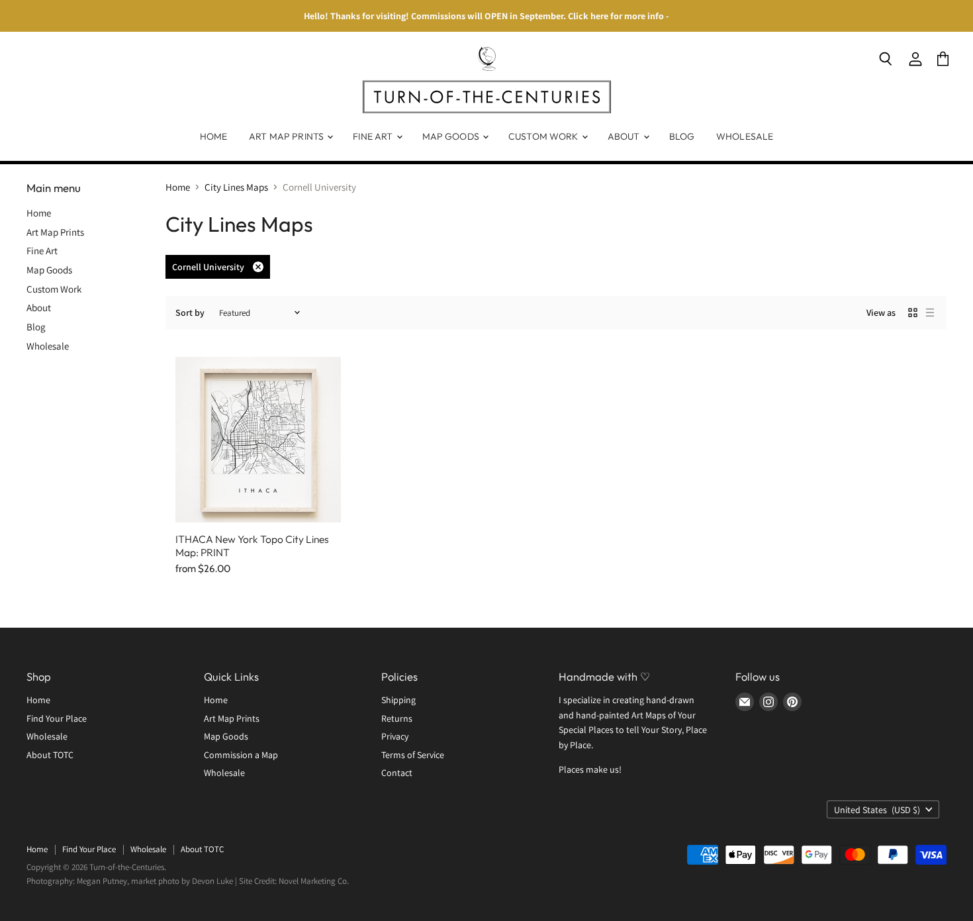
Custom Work (544, 136)
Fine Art (373, 136)
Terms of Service (412, 755)
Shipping (398, 700)
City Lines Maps (236, 187)
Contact (396, 773)
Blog (682, 136)
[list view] (930, 312)
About (625, 136)
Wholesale (744, 136)
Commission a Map (241, 755)
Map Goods (451, 136)
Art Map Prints (287, 136)
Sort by (190, 312)
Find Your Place (56, 718)
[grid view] (912, 312)
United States (877, 810)
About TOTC (49, 755)
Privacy (394, 736)
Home (214, 136)
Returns (396, 718)
